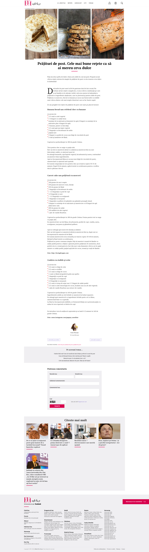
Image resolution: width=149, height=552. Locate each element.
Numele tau (53, 374)
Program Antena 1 (49, 530)
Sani (54, 537)
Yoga (65, 535)
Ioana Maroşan (74, 332)
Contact (123, 549)
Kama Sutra (47, 515)
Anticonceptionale (69, 526)
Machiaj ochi (59, 538)
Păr (45, 535)
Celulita (54, 538)
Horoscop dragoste (109, 516)
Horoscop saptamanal (110, 538)
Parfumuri (56, 535)
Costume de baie (73, 513)
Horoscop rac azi (108, 522)
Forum (91, 3)
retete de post (61, 344)
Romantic (51, 512)
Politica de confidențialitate (100, 549)
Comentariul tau (55, 387)
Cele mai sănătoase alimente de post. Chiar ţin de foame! (74, 360)
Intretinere (70, 535)
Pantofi (80, 513)
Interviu (92, 535)
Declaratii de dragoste (56, 516)
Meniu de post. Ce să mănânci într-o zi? (74, 358)
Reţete (86, 510)
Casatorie (57, 513)
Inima (74, 523)
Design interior (94, 527)
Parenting (86, 528)
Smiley (51, 526)
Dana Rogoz (60, 524)
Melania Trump (59, 527)
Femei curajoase (93, 530)
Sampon (46, 538)
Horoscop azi (107, 515)
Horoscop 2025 (108, 513)
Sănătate (67, 521)
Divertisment (48, 520)
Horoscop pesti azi (109, 533)
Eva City (26, 542)
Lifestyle (62, 3)
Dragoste (46, 512)
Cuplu (49, 513)
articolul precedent (53, 340)
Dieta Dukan (75, 534)
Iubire (53, 513)
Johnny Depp (54, 523)
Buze (50, 538)
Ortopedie (72, 528)
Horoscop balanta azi (109, 536)
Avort (79, 527)
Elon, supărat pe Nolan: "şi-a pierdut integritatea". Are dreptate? (109, 442)
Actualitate (87, 534)
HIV (68, 528)
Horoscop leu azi (108, 534)
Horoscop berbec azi (109, 537)
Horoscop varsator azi (110, 531)
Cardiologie (67, 527)
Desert (91, 516)
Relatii (45, 513)
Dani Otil (46, 526)
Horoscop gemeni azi (109, 523)
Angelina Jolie (53, 524)
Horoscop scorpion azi (110, 529)
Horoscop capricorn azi (110, 527)
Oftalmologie (74, 527)
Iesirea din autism (91, 537)
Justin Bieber (50, 527)
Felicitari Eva (28, 527)
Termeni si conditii (111, 549)
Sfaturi (26, 521)
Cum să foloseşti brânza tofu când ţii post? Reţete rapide (74, 356)
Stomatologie (74, 524)
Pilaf (100, 516)
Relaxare (80, 534)
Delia (58, 526)
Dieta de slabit (78, 537)
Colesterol (80, 524)
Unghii (51, 535)
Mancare (86, 512)
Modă (66, 510)
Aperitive (86, 516)
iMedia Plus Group (39, 549)
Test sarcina (77, 526)
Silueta (74, 538)
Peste (97, 512)
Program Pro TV (55, 529)
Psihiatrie (78, 528)
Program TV (47, 529)
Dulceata (96, 513)
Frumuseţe (47, 534)
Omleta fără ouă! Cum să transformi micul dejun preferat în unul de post (74, 353)
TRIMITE (57, 406)
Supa (92, 513)
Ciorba (94, 512)
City (85, 3)
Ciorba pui (96, 517)
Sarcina (66, 523)
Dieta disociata (68, 538)
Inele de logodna (77, 515)
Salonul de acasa (58, 540)
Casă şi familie (88, 523)
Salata (85, 513)
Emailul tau (78, 374)
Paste (90, 512)
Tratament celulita (49, 540)
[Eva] (29, 2)
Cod (51, 399)
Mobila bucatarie (88, 524)
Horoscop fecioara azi (109, 524)
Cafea (89, 513)
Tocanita (86, 515)
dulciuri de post (69, 344)
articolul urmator (96, 340)
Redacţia (118, 549)
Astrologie (106, 519)
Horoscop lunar (108, 520)
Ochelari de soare (74, 516)
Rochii (48, 535)
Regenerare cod (82, 401)
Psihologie (78, 523)
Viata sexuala (58, 512)
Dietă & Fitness (69, 532)
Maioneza (95, 516)
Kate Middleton (57, 521)
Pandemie (86, 540)
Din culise (86, 535)
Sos (101, 512)
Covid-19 (97, 538)
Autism (99, 530)
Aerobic (75, 535)
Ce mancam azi (92, 519)
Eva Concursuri (28, 536)
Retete (70, 3)
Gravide (86, 530)
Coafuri (46, 537)
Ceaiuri (70, 523)
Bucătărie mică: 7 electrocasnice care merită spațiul (84, 442)
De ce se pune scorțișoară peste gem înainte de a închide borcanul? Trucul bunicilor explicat (36, 443)
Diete (65, 534)
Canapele (96, 526)
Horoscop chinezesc (109, 517)
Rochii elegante (68, 515)
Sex (61, 513)
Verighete (66, 516)
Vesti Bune (91, 538)
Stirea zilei (97, 535)
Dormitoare (87, 527)
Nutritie (72, 537)
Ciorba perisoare (88, 517)
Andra (54, 526)
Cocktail (91, 515)
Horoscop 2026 (108, 512)
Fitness (69, 534)
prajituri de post (77, 344)
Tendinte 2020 (68, 518)
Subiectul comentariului (57, 381)
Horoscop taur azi (108, 526)
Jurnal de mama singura (96, 528)
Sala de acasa (73, 540)
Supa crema (97, 515)
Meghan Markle (48, 521)
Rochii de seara (72, 512)
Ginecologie (67, 524)
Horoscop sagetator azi (110, 530)
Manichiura (59, 537)
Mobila (91, 526)
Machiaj (51, 537)
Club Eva (26, 510)
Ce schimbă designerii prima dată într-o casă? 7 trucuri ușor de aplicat (60, 442)
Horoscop (78, 3)
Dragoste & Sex (48, 510)
